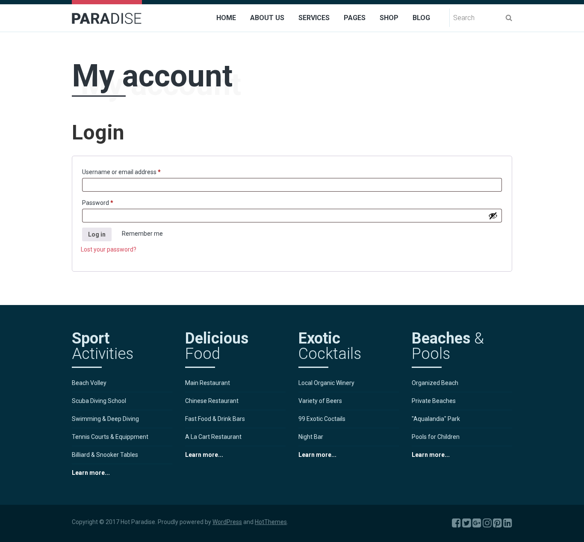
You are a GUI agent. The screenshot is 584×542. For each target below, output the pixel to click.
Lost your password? (108, 249)
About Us (267, 18)
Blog (421, 18)
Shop (389, 18)
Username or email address (133, 171)
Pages (355, 18)
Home (226, 18)
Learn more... (91, 472)
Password (109, 202)
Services (314, 18)
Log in (97, 234)
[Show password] (493, 215)
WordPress (227, 521)
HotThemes (271, 521)
